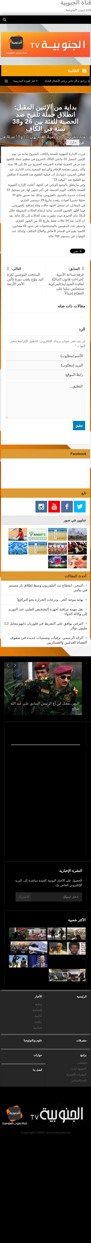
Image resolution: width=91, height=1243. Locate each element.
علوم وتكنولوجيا (33, 1040)
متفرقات (81, 1040)
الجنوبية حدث (79, 1068)
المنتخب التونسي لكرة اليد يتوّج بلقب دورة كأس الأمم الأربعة (25, 276)
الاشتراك (23, 897)
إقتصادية (37, 1010)
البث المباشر (79, 1080)
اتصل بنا (37, 1069)
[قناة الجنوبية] (45, 44)
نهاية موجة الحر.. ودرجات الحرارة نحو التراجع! (50, 600)
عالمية (38, 1015)
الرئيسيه (79, 143)
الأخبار (67, 143)
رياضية (38, 1021)
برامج (83, 1055)
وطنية (38, 1004)
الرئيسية (82, 996)
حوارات (38, 1055)
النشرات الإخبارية (76, 1074)
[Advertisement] (43, 820)
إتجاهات (82, 1062)
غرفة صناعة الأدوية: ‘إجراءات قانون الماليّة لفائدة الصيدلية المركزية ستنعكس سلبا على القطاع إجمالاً (66, 281)
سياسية (37, 1027)
